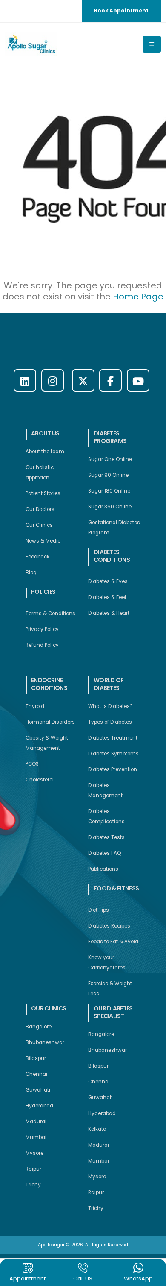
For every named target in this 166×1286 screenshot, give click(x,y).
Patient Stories (43, 493)
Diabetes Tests (106, 837)
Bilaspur (36, 1058)
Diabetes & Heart (108, 613)
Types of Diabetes (110, 722)
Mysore (34, 1153)
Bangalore (39, 1026)
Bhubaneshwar (45, 1042)
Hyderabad (39, 1105)
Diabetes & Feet (107, 597)
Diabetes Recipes (109, 925)
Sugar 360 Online (110, 506)
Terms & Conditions (50, 613)
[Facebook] (110, 380)
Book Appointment (121, 10)
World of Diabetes (108, 684)
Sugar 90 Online (108, 475)
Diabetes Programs (110, 437)
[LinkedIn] (25, 380)
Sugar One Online (110, 459)
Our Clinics (39, 525)
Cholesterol (40, 779)
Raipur (33, 1169)
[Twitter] (83, 380)
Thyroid (35, 706)
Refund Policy (42, 645)
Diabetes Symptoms (113, 753)
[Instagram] (52, 380)
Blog (31, 572)
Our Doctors (40, 509)
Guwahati (38, 1089)
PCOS (32, 763)
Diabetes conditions (112, 556)
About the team (45, 451)
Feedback (37, 556)
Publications (103, 869)
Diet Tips (98, 910)
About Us (45, 433)
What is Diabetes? (110, 706)
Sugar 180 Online (109, 490)
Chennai (36, 1074)
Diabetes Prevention (112, 769)
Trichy (33, 1184)
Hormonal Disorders (50, 722)
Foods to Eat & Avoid (113, 941)
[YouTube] (138, 380)
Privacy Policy (42, 629)
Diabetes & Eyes (108, 581)
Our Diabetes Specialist (113, 1012)
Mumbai (36, 1137)
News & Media (43, 540)
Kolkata (97, 1129)
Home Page (138, 296)
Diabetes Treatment (112, 737)
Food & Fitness (116, 888)
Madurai (36, 1121)
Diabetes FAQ (104, 853)
